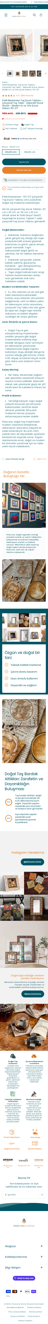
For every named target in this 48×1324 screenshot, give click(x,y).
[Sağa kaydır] (45, 73)
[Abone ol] (41, 1195)
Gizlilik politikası (34, 1307)
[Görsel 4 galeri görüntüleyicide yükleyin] (32, 73)
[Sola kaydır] (2, 73)
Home (4, 82)
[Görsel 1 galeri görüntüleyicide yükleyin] (10, 73)
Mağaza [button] (10, 1246)
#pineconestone (32, 994)
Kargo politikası (18, 1316)
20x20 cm (11, 152)
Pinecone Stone (19, 1304)
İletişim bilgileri (25, 1321)
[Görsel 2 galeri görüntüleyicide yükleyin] (18, 73)
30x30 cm (29, 152)
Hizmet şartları (35, 1312)
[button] (6, 15)
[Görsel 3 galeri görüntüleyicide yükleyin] (25, 73)
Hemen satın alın (24, 170)
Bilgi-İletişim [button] (12, 1267)
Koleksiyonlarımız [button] (16, 1257)
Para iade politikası (17, 1312)
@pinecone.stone (32, 862)
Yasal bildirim (34, 1316)
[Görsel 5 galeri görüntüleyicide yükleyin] (40, 73)
